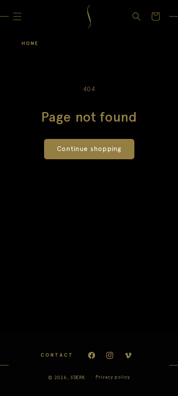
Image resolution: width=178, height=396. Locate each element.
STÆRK (78, 377)
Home (30, 43)
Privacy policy (112, 377)
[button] (17, 16)
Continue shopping (89, 149)
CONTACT (57, 355)
